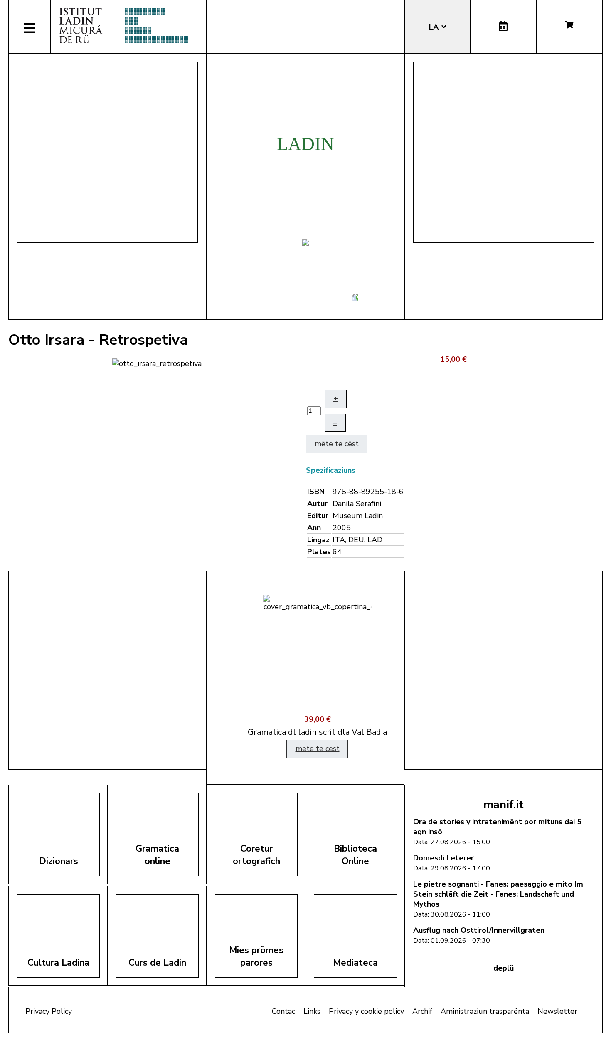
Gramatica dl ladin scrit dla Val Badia (305, 732)
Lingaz (318, 540)
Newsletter (557, 1011)
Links (311, 1011)
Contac (283, 1011)
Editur (317, 516)
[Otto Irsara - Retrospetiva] (157, 363)
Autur (317, 504)
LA (435, 27)
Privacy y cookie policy (366, 1011)
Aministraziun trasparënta (485, 1011)
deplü (503, 968)
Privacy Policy (48, 1011)
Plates (319, 552)
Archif (422, 1011)
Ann (314, 528)
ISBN (316, 492)
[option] (305, 678)
